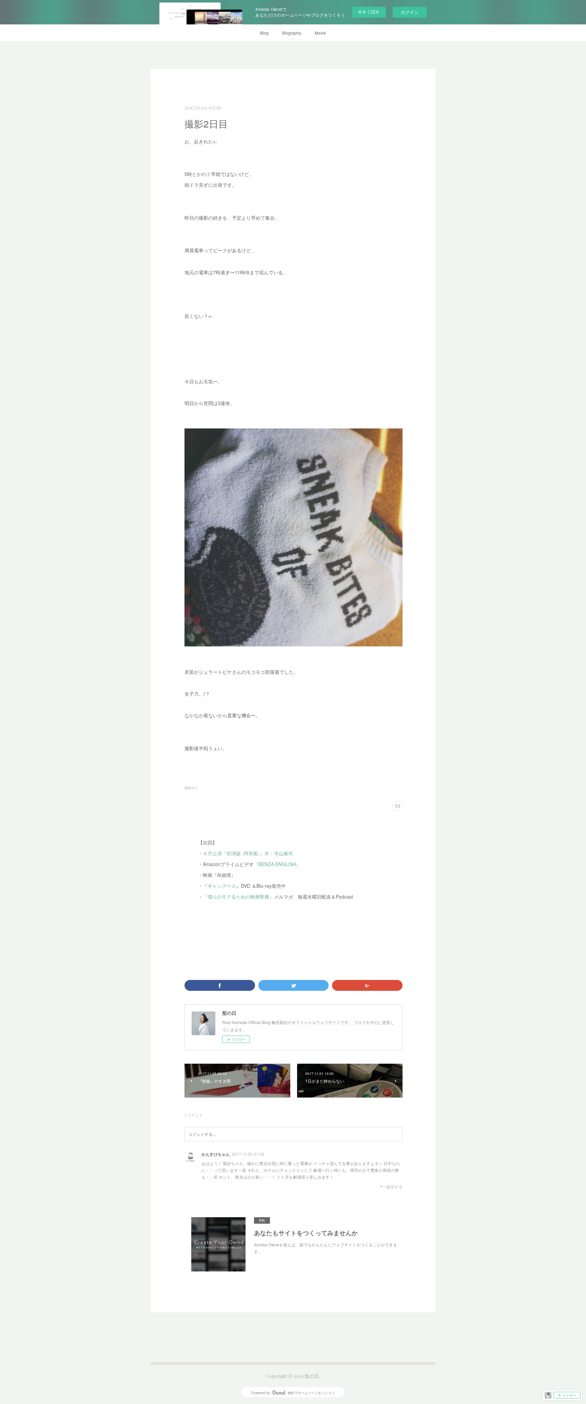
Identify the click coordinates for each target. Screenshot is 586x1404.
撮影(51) (190, 787)
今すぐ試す (369, 11)
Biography (291, 33)
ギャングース (222, 885)
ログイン (409, 12)
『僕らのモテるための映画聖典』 (238, 896)
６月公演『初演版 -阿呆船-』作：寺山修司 (248, 853)
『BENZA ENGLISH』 (277, 864)
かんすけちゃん (215, 1154)
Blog (264, 33)
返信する (394, 1186)
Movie (320, 33)
